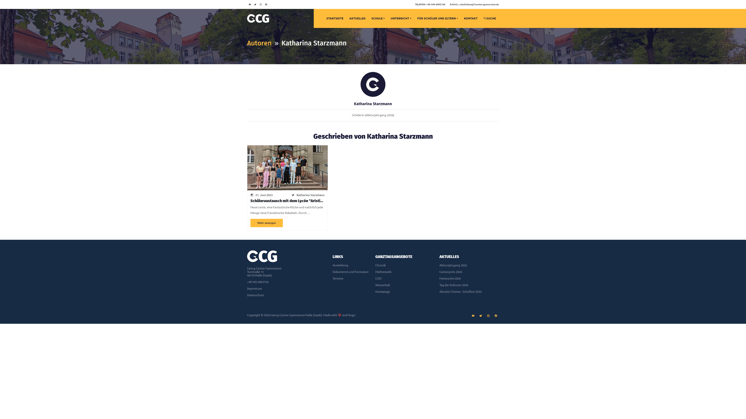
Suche (491, 18)
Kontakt (471, 18)
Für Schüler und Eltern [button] (436, 18)
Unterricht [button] (400, 18)
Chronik (380, 265)
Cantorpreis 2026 (450, 272)
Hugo (351, 315)
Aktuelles (357, 18)
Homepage (382, 291)
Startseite (334, 18)
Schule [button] (377, 18)
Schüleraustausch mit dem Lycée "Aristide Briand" (294, 200)
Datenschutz (255, 295)
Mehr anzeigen (266, 222)
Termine (338, 278)
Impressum (254, 288)
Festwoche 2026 (450, 278)
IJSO (378, 278)
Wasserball (382, 285)
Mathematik (383, 272)
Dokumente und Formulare (351, 272)
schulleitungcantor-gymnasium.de (474, 4)
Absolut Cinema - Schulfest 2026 (460, 291)
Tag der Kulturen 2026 (453, 285)
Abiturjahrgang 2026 (453, 265)
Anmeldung (340, 265)
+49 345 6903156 (430, 4)
